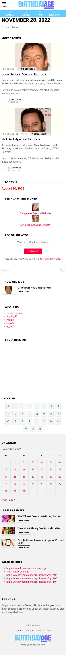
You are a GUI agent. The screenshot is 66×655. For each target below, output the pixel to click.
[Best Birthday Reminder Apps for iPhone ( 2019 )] (8, 543)
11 (42, 469)
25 (42, 484)
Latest (10, 15)
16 (24, 476)
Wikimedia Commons (17, 571)
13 (59, 469)
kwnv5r (10, 323)
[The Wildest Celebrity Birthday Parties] (8, 519)
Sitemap (29, 630)
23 (24, 484)
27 (59, 484)
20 (59, 476)
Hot (40, 15)
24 (33, 484)
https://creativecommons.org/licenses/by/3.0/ (31, 578)
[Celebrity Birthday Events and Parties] (8, 531)
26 (51, 484)
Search (61, 271)
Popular (26, 15)
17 (33, 476)
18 (42, 476)
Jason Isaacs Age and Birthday (24, 74)
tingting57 (11, 316)
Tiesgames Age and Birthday (35, 213)
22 (15, 484)
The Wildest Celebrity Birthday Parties (39, 516)
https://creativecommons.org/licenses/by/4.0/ (31, 581)
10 (33, 469)
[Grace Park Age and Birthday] (8, 290)
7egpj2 (10, 319)
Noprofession (27, 68)
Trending (54, 15)
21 (6, 484)
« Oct (4, 499)
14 (6, 476)
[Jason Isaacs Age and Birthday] (33, 61)
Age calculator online (51, 259)
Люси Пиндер (14, 313)
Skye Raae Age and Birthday (35, 224)
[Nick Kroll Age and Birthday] (33, 126)
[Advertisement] (33, 364)
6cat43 (10, 326)
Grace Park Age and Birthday (34, 287)
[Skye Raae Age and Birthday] (36, 221)
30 (24, 491)
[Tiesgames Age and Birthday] (36, 209)
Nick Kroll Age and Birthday (21, 139)
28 (6, 491)
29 (15, 491)
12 (51, 469)
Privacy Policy (44, 630)
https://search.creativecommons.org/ (26, 568)
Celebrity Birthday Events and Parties (39, 528)
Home (19, 630)
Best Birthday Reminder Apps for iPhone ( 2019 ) (41, 542)
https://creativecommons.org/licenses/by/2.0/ (31, 575)
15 (15, 476)
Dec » (12, 499)
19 (51, 476)
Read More (24, 292)
